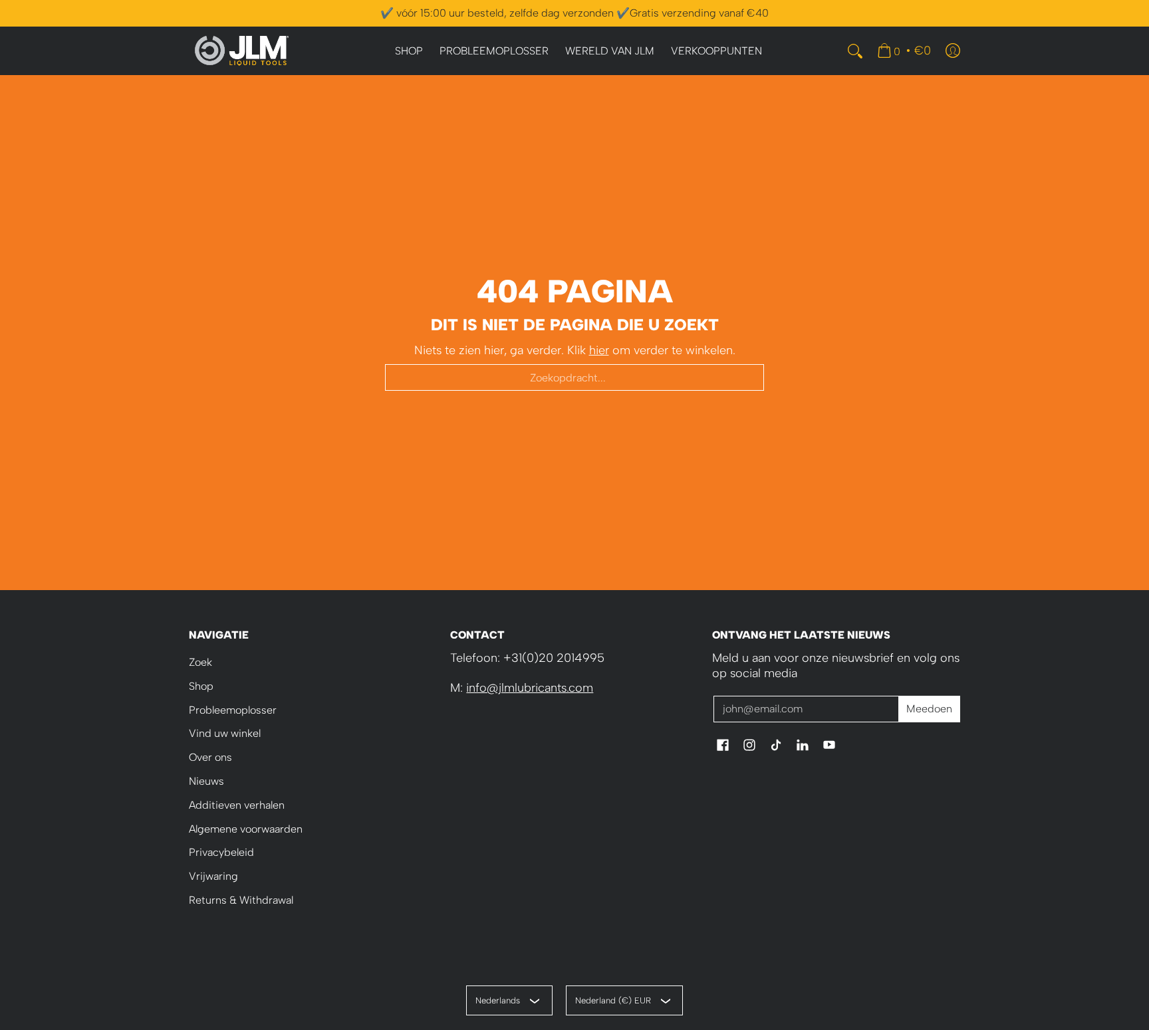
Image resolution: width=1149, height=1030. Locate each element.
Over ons (210, 757)
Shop (201, 686)
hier (599, 350)
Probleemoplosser (233, 710)
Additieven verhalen (237, 805)
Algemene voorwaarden (246, 829)
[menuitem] (409, 51)
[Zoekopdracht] (855, 51)
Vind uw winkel (225, 733)
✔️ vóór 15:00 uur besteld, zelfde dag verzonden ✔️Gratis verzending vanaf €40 (574, 13)
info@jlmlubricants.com (529, 687)
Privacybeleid (221, 852)
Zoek (200, 662)
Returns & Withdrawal (241, 900)
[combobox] (574, 377)
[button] (722, 746)
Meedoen (929, 708)
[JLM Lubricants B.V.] (242, 51)
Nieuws (206, 781)
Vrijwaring (213, 876)
